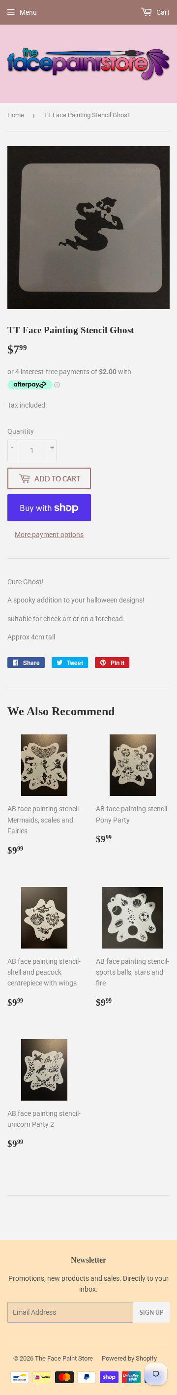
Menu (28, 12)
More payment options (49, 535)
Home (15, 115)
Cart (162, 12)
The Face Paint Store (64, 1358)
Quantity (20, 431)
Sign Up (151, 1312)
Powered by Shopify (129, 1358)
